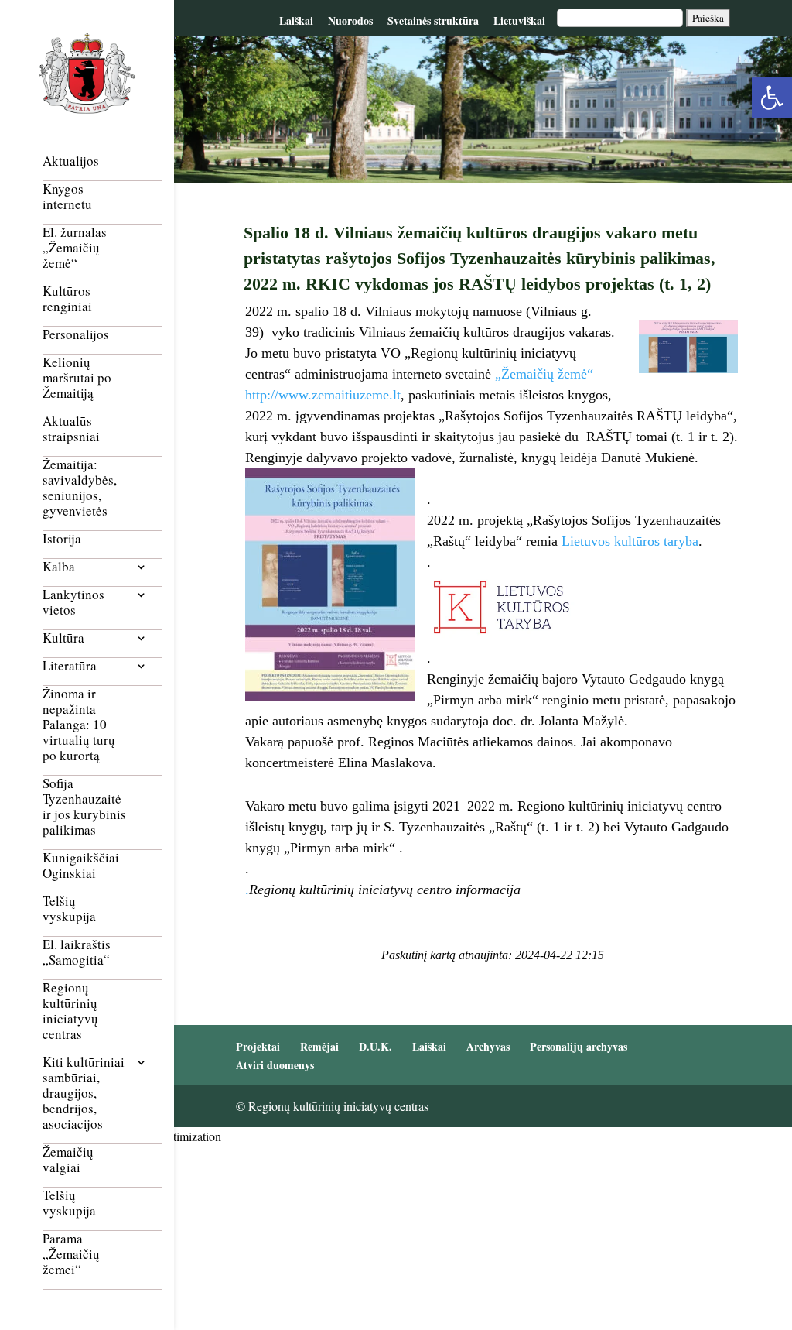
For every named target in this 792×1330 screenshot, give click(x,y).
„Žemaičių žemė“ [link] (544, 374)
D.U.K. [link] (375, 1046)
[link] (772, 97)
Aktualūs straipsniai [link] (71, 429)
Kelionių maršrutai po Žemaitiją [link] (77, 378)
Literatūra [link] (70, 666)
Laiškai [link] (296, 20)
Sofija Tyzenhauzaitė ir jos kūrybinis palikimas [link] (84, 807)
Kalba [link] (59, 567)
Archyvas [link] (488, 1046)
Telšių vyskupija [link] (69, 909)
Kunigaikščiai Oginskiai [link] (81, 866)
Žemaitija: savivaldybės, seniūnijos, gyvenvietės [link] (80, 488)
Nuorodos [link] (350, 20)
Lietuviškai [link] (519, 20)
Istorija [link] (62, 539)
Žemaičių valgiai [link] (68, 1160)
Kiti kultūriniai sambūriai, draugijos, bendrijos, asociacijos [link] (84, 1093)
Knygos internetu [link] (67, 197)
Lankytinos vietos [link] (73, 603)
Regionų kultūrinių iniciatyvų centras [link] (70, 1011)
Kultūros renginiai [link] (67, 299)
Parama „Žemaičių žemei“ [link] (71, 1254)
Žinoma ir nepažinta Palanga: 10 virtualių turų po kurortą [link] (79, 725)
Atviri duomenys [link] (275, 1065)
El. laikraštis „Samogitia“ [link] (77, 952)
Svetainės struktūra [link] (433, 20)
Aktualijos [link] (71, 161)
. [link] (247, 889)
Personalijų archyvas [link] (578, 1046)
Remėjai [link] (319, 1046)
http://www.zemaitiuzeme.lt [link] (323, 395)
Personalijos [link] (76, 335)
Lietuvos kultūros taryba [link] (630, 541)
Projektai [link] (258, 1046)
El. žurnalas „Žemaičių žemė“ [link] (75, 248)
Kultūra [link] (63, 638)
